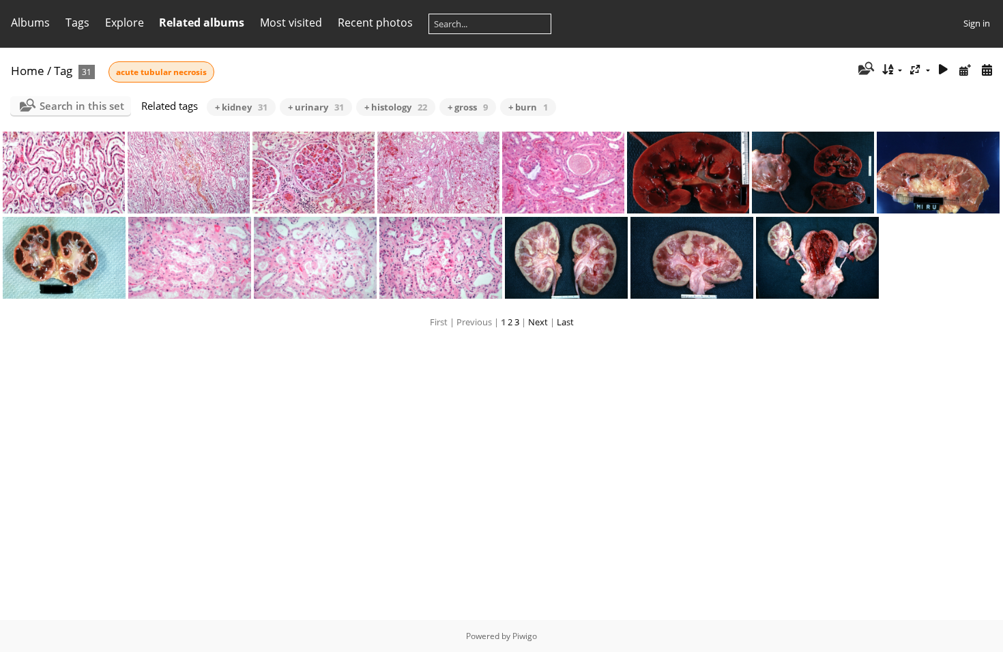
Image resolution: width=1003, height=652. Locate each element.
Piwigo (524, 636)
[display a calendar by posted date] (965, 69)
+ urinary (316, 107)
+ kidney (241, 107)
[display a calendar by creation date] (986, 69)
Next (538, 322)
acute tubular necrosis (161, 72)
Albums (30, 22)
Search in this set (82, 106)
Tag (63, 70)
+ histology (395, 107)
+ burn (528, 107)
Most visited (291, 22)
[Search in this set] (865, 69)
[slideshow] (943, 69)
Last (565, 322)
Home (27, 70)
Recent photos (375, 22)
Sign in (976, 23)
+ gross (468, 107)
